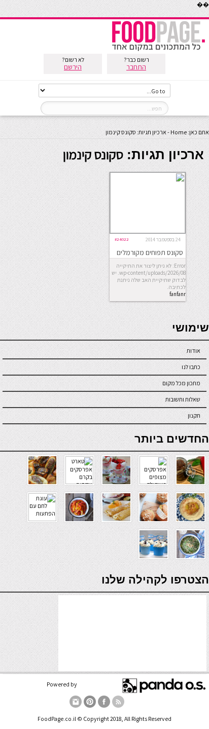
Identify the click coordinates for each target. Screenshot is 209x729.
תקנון (194, 415)
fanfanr (177, 294)
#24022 (122, 239)
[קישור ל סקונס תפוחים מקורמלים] (147, 231)
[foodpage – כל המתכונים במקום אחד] (158, 50)
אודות (193, 350)
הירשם (73, 66)
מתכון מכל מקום (181, 383)
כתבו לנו (191, 367)
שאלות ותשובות (182, 399)
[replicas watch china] (208, 15)
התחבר (136, 66)
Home (178, 132)
